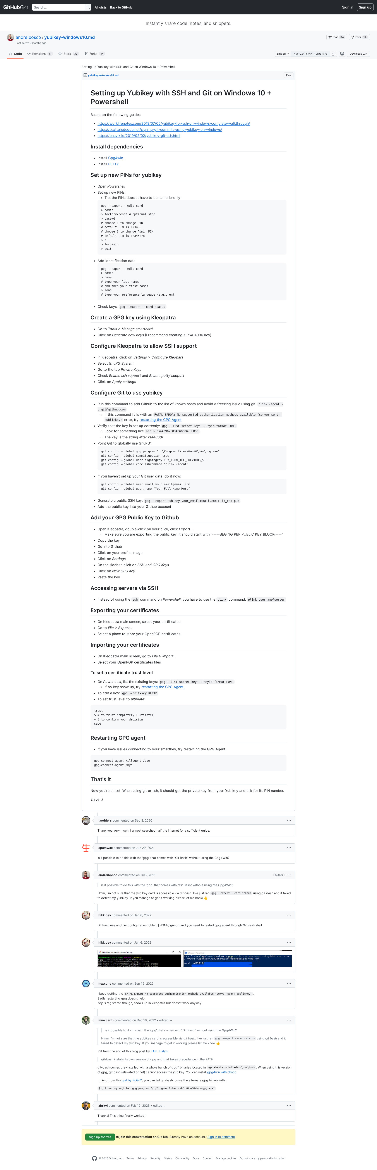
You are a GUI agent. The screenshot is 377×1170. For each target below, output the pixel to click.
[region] (188, 445)
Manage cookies (226, 1158)
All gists (101, 7)
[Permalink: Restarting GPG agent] (87, 738)
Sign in (347, 7)
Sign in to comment (221, 1137)
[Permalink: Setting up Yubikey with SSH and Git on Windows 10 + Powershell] (87, 97)
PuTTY (113, 164)
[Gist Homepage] (16, 7)
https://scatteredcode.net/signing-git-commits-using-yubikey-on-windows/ (160, 129)
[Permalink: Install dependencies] (87, 146)
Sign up (365, 7)
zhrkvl (103, 1105)
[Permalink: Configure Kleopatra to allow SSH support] (87, 346)
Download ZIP (358, 53)
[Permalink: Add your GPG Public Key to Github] (87, 518)
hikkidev (104, 915)
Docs (196, 1158)
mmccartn (106, 1020)
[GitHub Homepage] (94, 1158)
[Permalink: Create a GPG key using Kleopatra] (87, 317)
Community (182, 1158)
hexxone (104, 983)
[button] (333, 54)
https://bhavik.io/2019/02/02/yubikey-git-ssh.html (139, 135)
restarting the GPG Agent (161, 419)
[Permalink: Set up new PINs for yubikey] (87, 175)
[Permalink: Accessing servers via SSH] (87, 588)
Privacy (142, 1158)
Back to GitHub (121, 7)
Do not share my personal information (262, 1158)
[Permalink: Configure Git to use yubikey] (87, 392)
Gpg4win (115, 158)
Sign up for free (100, 1137)
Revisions (41, 53)
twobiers (105, 820)
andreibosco (28, 37)
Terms (130, 1158)
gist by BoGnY (132, 1080)
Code (18, 53)
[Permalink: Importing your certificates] (87, 645)
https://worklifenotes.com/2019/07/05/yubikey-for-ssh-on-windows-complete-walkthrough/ (174, 123)
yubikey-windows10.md (69, 37)
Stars (70, 53)
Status (168, 1158)
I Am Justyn (159, 1051)
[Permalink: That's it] (87, 779)
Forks (97, 53)
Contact (207, 1158)
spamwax (105, 847)
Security (155, 1158)
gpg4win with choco (221, 1072)
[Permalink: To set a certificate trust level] (87, 673)
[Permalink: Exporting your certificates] (87, 610)
